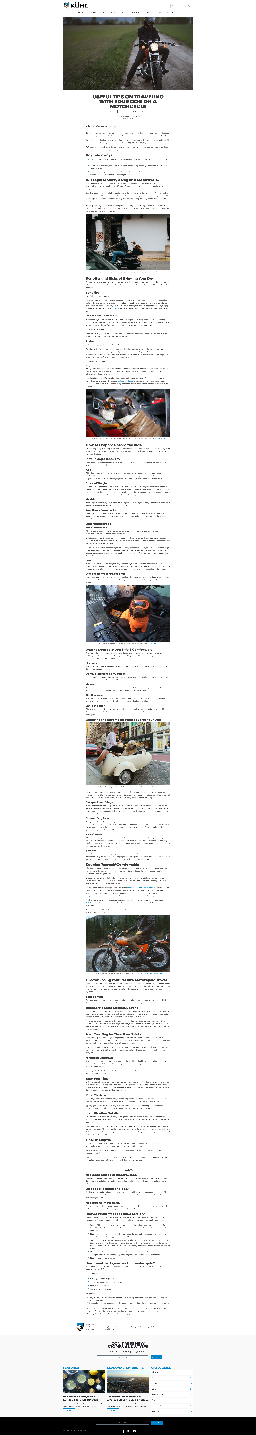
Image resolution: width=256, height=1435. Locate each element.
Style (122, 12)
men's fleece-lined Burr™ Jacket (140, 887)
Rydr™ (88, 903)
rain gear (115, 308)
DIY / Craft (147, 12)
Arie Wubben (162, 438)
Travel (113, 12)
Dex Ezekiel (153, 272)
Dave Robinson (153, 643)
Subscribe (156, 1357)
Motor (141, 112)
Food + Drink (134, 12)
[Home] (76, 5)
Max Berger (152, 787)
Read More (69, 1411)
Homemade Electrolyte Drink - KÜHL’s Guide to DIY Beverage (80, 1398)
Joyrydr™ (90, 896)
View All (81, 12)
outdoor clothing (125, 381)
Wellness (169, 12)
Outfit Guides (130, 112)
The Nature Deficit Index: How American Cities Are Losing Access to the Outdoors (126, 1398)
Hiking (104, 12)
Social (158, 12)
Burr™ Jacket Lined (146, 973)
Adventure (93, 12)
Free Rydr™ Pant (158, 973)
